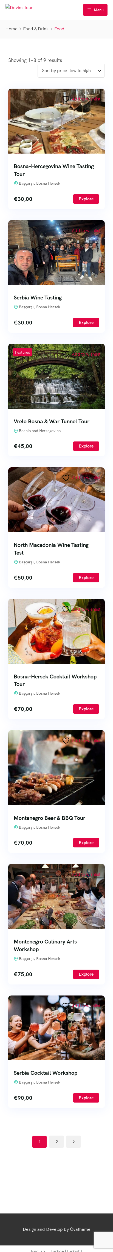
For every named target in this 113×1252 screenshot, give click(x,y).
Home (11, 29)
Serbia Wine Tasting (38, 297)
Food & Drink (36, 29)
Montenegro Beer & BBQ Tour (49, 818)
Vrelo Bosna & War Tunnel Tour (51, 421)
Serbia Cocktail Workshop (45, 1072)
